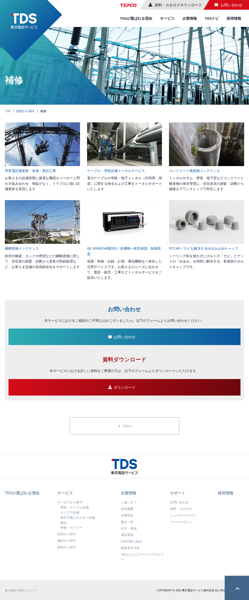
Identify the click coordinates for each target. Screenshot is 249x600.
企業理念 (127, 515)
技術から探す (66, 547)
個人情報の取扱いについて (21, 590)
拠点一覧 (127, 522)
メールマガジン (181, 522)
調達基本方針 (130, 548)
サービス (167, 18)
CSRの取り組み (131, 541)
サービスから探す (70, 502)
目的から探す (25, 111)
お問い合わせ (179, 502)
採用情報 (234, 18)
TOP (8, 111)
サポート (178, 493)
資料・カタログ (181, 509)
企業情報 (189, 18)
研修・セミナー (71, 527)
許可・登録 (129, 528)
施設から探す (66, 540)
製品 (63, 522)
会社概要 (127, 509)
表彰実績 (127, 534)
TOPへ (128, 425)
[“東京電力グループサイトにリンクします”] (130, 3)
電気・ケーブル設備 (74, 507)
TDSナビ (212, 18)
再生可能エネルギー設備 (77, 517)
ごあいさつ (129, 502)
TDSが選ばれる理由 (136, 18)
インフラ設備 (69, 512)
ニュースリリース (182, 515)
